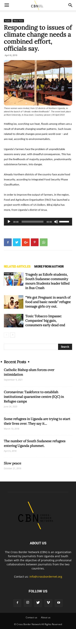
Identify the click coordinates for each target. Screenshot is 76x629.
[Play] (9, 222)
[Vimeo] (48, 603)
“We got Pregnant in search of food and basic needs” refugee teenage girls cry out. (48, 301)
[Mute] (56, 222)
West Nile (18, 20)
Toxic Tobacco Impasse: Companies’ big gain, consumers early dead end (45, 320)
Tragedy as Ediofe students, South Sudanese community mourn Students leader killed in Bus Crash (47, 281)
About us (45, 617)
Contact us (31, 617)
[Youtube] (59, 603)
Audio (7, 20)
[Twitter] (38, 603)
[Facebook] (17, 603)
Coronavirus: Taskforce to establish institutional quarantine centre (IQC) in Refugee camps (34, 396)
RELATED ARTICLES (17, 266)
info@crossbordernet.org (45, 576)
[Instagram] (28, 603)
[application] (38, 222)
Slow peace (12, 463)
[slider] (64, 221)
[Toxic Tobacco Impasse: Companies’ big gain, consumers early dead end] (13, 320)
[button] (70, 5)
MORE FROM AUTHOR (49, 266)
